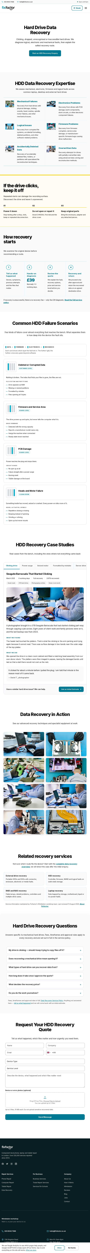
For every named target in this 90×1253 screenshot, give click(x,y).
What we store (31, 1250)
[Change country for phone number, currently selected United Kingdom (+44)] (48, 1052)
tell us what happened (22, 1003)
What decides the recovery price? (24, 984)
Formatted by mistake (62, 566)
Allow (59, 1248)
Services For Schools (40, 1186)
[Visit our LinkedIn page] (16, 1164)
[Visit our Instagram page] (12, 1164)
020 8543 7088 (10, 1231)
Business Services (39, 1179)
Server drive (81, 566)
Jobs (66, 1198)
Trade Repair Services (41, 1182)
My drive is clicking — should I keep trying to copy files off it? (36, 950)
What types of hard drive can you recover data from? (33, 967)
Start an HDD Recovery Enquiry (45, 53)
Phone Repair (6, 1179)
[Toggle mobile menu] (85, 8)
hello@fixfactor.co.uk (58, 1231)
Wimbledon (68, 1186)
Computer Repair (8, 1182)
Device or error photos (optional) (18, 1090)
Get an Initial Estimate (70, 689)
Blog (65, 1194)
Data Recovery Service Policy (52, 1000)
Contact (67, 1201)
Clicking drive (11, 566)
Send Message (45, 1117)
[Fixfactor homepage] (8, 8)
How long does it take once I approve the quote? (31, 976)
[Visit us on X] (7, 1164)
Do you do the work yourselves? (23, 993)
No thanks (72, 1248)
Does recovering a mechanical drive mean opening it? (33, 959)
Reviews (67, 1190)
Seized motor (42, 566)
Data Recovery (7, 1190)
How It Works (69, 1182)
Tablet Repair (6, 1186)
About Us (67, 1179)
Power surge (27, 566)
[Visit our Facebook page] (3, 1164)
